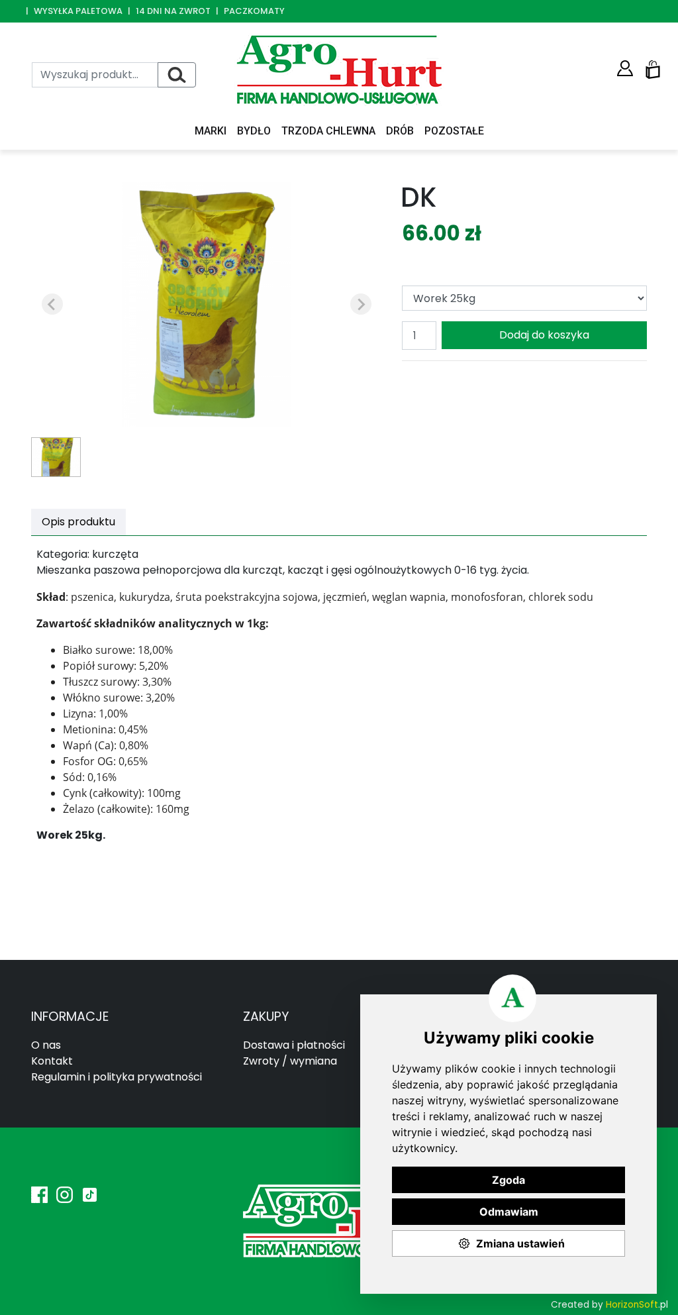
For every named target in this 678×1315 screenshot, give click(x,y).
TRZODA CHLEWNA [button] (328, 131)
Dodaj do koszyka (544, 334)
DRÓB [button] (400, 131)
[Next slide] (360, 304)
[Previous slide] (52, 304)
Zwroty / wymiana (290, 1061)
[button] (625, 68)
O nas (46, 1045)
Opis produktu (78, 521)
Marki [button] (210, 131)
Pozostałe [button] (454, 131)
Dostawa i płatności (294, 1045)
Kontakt (52, 1061)
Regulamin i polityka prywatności (116, 1076)
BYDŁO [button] (254, 131)
